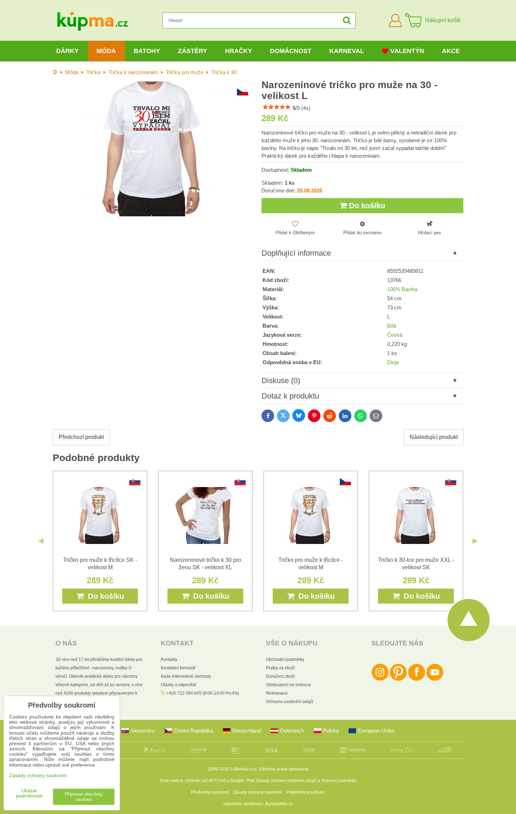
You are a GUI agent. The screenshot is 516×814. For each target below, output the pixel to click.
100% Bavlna (402, 289)
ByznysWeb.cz (279, 803)
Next (475, 541)
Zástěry (192, 50)
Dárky (67, 50)
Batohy (147, 50)
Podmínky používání (305, 792)
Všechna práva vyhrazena (284, 769)
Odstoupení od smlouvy (288, 684)
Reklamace (277, 693)
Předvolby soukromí (210, 792)
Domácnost (290, 50)
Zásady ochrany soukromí (257, 792)
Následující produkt (434, 437)
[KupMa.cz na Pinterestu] (398, 679)
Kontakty (169, 659)
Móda (106, 50)
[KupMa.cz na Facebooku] (416, 679)
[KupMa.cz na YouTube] (434, 679)
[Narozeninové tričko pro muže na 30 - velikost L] (153, 148)
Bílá (391, 326)
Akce (451, 50)
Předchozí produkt (81, 437)
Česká (394, 335)
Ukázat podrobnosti (29, 793)
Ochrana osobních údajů (289, 701)
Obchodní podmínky (285, 659)
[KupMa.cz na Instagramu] (380, 679)
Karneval (346, 50)
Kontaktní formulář (178, 667)
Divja (393, 362)
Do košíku (366, 205)
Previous (40, 541)
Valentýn (407, 50)
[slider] (277, 107)
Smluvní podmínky (338, 780)
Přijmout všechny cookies (83, 797)
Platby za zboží (280, 667)
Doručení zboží (280, 676)
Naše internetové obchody (186, 676)
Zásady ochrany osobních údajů (286, 780)
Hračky (238, 50)
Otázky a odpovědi (178, 684)
